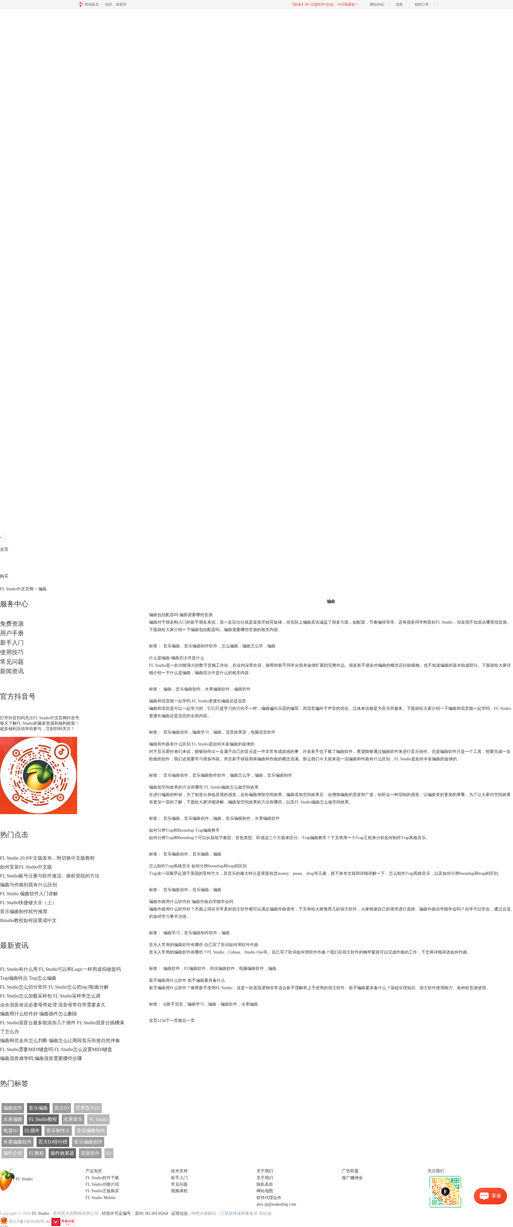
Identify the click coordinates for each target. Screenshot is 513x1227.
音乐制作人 (58, 1130)
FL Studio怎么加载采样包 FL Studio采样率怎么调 (50, 995)
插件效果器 (62, 1153)
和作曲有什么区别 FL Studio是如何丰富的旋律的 (201, 744)
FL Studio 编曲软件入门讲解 (29, 893)
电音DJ (10, 1130)
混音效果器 (236, 732)
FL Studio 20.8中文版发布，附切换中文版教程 (47, 858)
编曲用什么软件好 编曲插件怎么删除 (38, 1013)
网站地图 (264, 1191)
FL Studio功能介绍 (102, 1184)
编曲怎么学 (252, 646)
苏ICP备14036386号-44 (29, 1221)
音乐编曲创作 (88, 1141)
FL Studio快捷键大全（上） (28, 902)
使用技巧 (12, 652)
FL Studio (98, 1119)
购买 (4, 576)
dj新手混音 (173, 1004)
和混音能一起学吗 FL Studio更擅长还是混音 (197, 701)
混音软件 (90, 1153)
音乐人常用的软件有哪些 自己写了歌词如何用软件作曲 (203, 945)
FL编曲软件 (195, 968)
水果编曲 (12, 1119)
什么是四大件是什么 (176, 658)
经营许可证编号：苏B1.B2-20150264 (135, 1213)
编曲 (271, 646)
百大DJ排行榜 (52, 1141)
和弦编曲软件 (222, 968)
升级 (37, 563)
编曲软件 (12, 1107)
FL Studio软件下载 (102, 1178)
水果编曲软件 (17, 1141)
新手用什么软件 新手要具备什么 (187, 980)
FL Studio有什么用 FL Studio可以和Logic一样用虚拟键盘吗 (60, 969)
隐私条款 (264, 1184)
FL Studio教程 (43, 1119)
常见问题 (12, 661)
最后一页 (186, 1020)
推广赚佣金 (352, 1178)
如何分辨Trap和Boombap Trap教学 (184, 830)
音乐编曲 (38, 1107)
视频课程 (179, 1191)
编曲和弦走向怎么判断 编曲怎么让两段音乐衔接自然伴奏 (60, 1040)
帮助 (46, 563)
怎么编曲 (229, 646)
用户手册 (12, 633)
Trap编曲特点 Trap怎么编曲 (28, 978)
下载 (12, 563)
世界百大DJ (88, 1107)
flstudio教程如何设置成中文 (28, 920)
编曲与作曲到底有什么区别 (28, 884)
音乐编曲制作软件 (200, 646)
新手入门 (12, 642)
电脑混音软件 (263, 732)
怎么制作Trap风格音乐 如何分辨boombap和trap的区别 (198, 866)
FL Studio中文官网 (17, 589)
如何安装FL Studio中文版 (26, 866)
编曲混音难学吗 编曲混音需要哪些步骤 (41, 1058)
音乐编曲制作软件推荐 (24, 911)
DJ (109, 1153)
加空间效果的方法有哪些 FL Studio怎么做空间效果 (204, 787)
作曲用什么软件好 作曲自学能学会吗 (191, 901)
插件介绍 (12, 1153)
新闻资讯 (12, 671)
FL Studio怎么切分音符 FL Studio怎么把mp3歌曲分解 (54, 987)
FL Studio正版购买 (102, 1191)
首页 (4, 549)
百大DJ (61, 1107)
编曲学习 (200, 732)
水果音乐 (73, 1119)
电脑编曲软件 (251, 968)
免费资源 (12, 623)
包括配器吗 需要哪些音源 (181, 615)
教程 (29, 563)
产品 (4, 563)
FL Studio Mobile (100, 1197)
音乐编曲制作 (91, 1130)
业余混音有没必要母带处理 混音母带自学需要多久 (53, 1004)
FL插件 (32, 1130)
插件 (21, 563)
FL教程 (36, 1153)
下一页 (172, 1020)
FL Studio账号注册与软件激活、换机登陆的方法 (49, 875)
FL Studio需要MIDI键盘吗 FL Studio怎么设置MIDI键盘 (56, 1049)
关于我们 (264, 1178)
